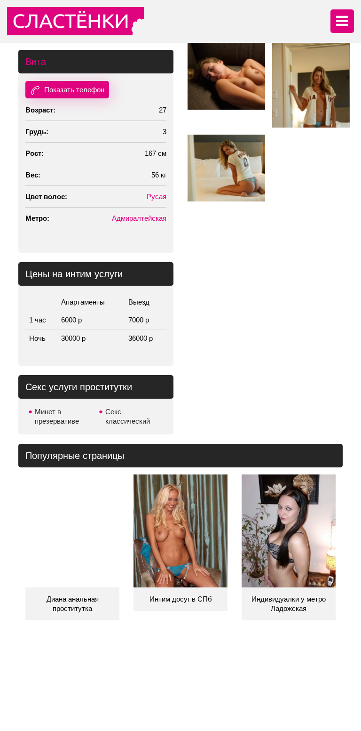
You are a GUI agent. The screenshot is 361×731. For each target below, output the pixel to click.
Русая (156, 197)
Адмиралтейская (139, 218)
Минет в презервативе (57, 416)
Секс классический (127, 416)
